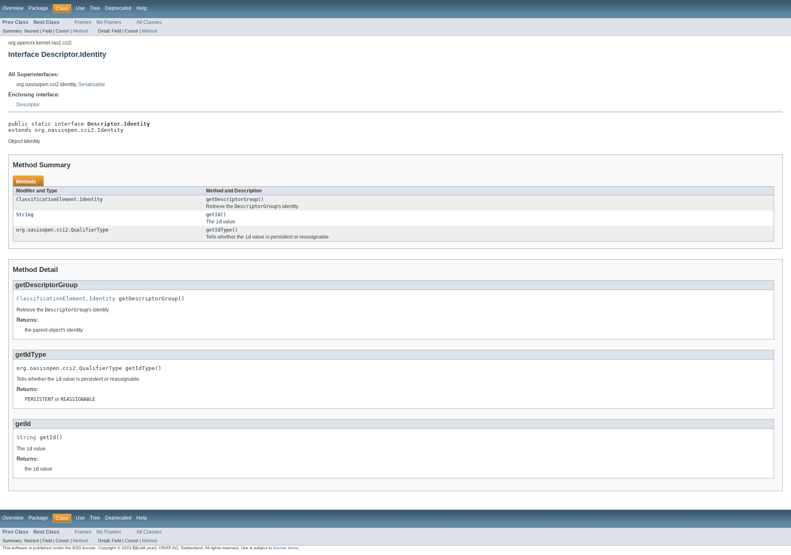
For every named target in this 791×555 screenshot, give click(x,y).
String (24, 215)
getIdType (219, 230)
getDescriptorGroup (232, 199)
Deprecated (118, 8)
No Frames (108, 22)
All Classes (148, 22)
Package (38, 8)
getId (213, 215)
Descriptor (28, 105)
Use (80, 8)
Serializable (91, 84)
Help (141, 8)
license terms (286, 548)
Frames (83, 22)
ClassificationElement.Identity (59, 199)
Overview (12, 8)
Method (80, 30)
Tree (95, 8)
